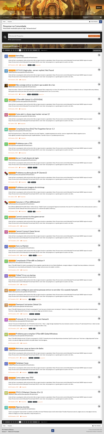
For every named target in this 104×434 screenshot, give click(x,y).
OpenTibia (38, 17)
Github (58, 17)
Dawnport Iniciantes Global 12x (28, 304)
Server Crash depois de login (27, 158)
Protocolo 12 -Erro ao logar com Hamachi (32, 319)
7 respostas (23, 167)
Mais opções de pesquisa (15, 39)
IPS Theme (4, 429)
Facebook (100, 21)
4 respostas (24, 299)
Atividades (26, 17)
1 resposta (23, 65)
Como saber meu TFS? (24, 377)
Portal (6, 17)
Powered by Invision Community (94, 431)
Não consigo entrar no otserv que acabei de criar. (35, 85)
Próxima (35, 50)
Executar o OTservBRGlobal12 (28, 202)
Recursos (48, 17)
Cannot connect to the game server (30, 216)
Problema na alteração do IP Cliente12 (31, 173)
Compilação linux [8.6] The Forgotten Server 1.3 (35, 129)
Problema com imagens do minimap (30, 187)
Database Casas (22, 363)
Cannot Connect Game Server (28, 231)
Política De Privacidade (13, 431)
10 (30, 50)
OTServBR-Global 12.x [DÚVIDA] (29, 99)
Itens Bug (19, 55)
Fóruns (16, 17)
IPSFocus (11, 429)
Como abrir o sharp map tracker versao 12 (33, 114)
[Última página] (39, 50)
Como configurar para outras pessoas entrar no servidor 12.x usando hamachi (47, 290)
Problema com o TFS (24, 143)
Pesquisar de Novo (94, 36)
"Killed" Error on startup (26, 275)
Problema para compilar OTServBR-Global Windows (37, 334)
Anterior (7, 50)
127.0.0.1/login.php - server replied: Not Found (35, 70)
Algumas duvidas (22, 407)
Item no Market (22, 246)
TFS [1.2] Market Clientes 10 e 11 (29, 392)
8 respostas (23, 152)
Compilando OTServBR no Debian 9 (30, 260)
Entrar (99, 7)
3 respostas (22, 123)
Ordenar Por (96, 50)
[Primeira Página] (3, 50)
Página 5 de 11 (44, 50)
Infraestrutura (33, 57)
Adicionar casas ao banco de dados (29, 348)
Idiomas (4, 431)
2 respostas (23, 109)
